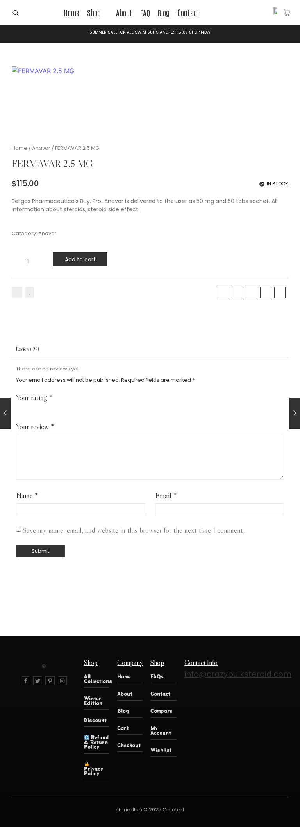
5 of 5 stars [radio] (63, 408)
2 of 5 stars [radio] (30, 408)
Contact (160, 693)
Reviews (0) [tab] (27, 348)
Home (19, 148)
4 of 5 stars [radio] (52, 408)
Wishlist (160, 749)
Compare (161, 710)
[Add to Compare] (17, 292)
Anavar (41, 148)
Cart (123, 728)
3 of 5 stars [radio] (41, 408)
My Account (160, 730)
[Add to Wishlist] (29, 292)
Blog (123, 710)
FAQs (157, 676)
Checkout (129, 745)
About (124, 693)
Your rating (34, 397)
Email (166, 495)
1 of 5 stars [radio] (19, 408)
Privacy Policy (93, 771)
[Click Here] (16, 13)
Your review (35, 426)
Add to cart (80, 259)
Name (27, 495)
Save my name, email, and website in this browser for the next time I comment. (133, 530)
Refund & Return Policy (96, 742)
